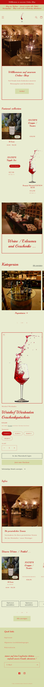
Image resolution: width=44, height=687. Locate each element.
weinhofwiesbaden (19, 683)
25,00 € (17, 433)
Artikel (22, 91)
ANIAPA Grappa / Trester (32, 123)
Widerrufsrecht (9, 647)
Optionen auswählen (10, 604)
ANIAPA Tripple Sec (11, 159)
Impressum (8, 637)
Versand (10, 425)
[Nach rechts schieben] (26, 322)
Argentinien (20, 313)
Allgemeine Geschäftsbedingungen (16, 642)
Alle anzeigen (37, 265)
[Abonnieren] (37, 664)
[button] (2, 17)
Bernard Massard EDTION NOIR (32, 187)
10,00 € (6, 433)
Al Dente (11, 142)
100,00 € (7, 438)
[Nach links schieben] (17, 322)
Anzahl (4, 443)
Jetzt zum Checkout (22, 462)
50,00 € (28, 433)
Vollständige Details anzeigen (12, 469)
